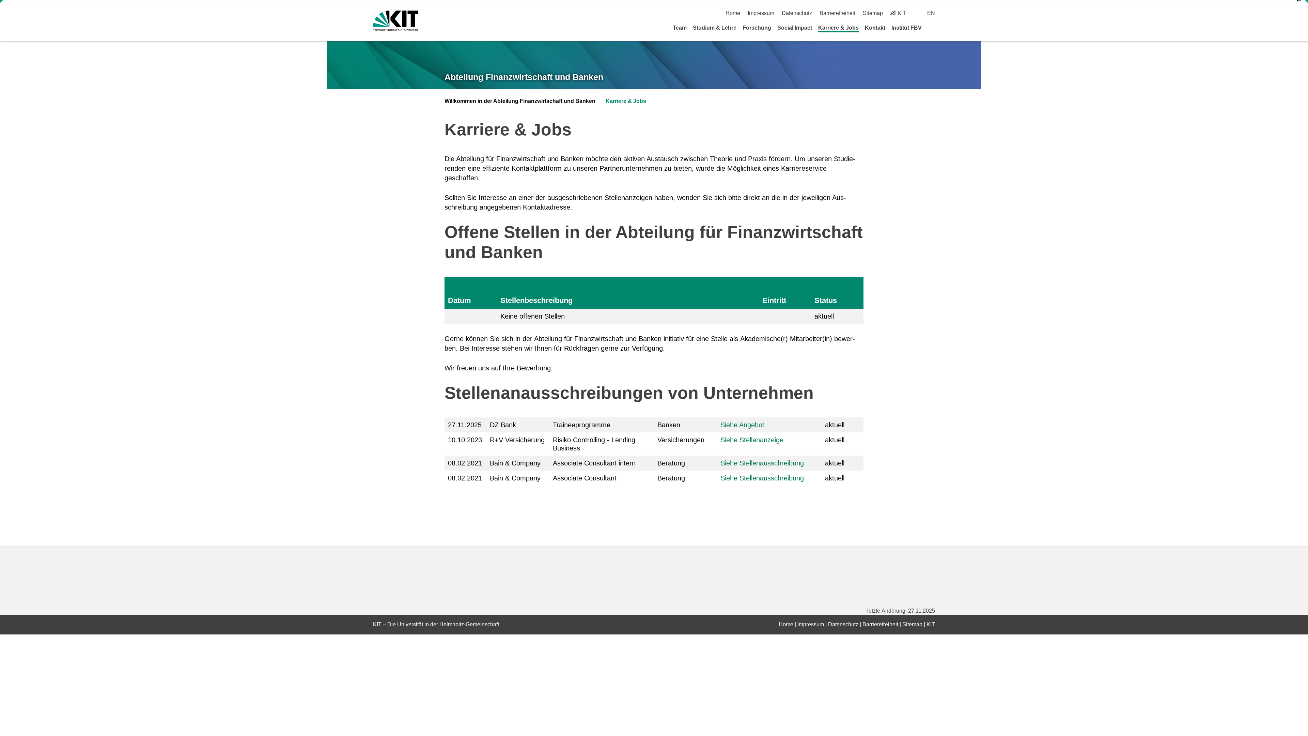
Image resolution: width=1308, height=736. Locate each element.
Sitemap (873, 13)
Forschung (757, 28)
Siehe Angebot (742, 425)
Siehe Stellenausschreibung (762, 463)
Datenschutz (797, 13)
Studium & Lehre (714, 28)
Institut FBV (906, 28)
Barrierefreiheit (837, 13)
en (931, 13)
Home (733, 13)
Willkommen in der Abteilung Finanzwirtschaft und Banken (520, 101)
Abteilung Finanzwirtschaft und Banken (524, 77)
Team (680, 28)
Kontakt (875, 28)
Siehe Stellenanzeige (751, 440)
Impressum (761, 13)
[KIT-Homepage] (395, 21)
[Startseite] (932, 27)
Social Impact (794, 28)
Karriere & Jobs (838, 28)
